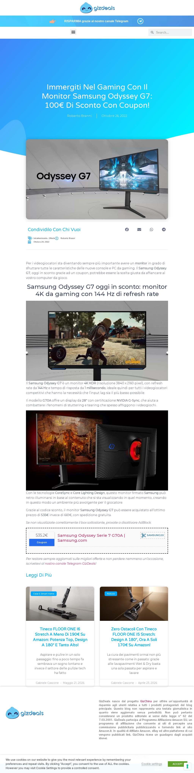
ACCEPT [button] (178, 763)
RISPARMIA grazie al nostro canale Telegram (96, 21)
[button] (73, 32)
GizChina (146, 701)
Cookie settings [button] (152, 764)
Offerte (52, 238)
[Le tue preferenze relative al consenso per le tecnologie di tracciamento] (187, 766)
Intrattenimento (41, 238)
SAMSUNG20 (155, 535)
